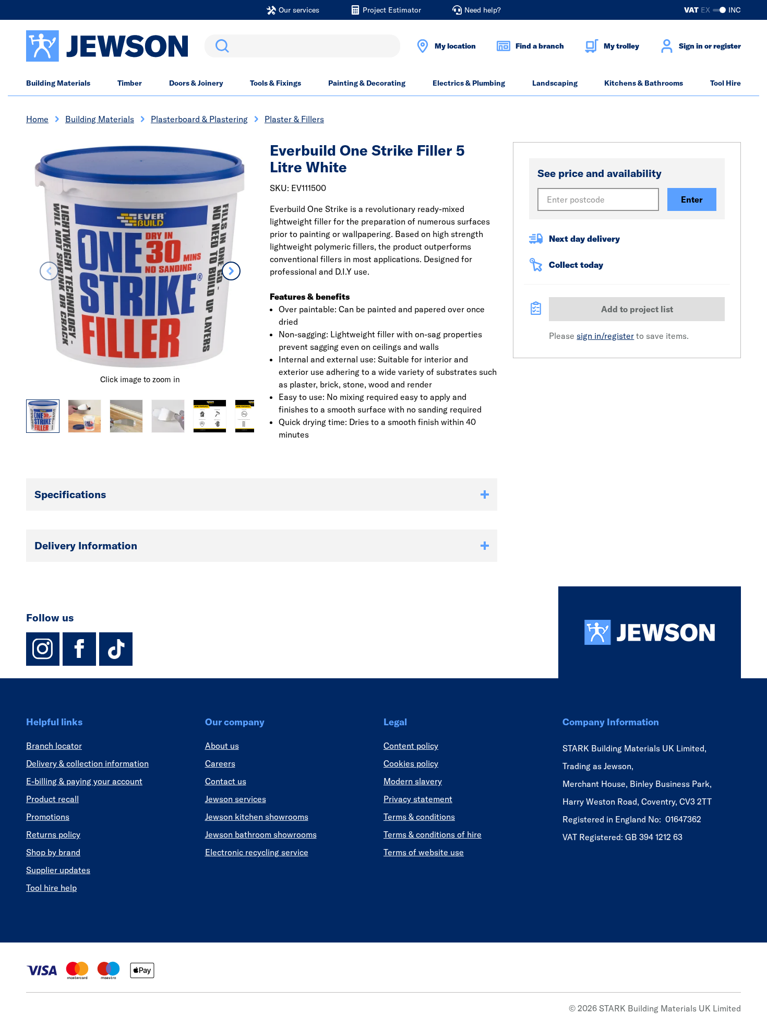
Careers (220, 763)
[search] (302, 45)
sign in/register (605, 336)
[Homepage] (649, 632)
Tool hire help (51, 887)
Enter (692, 199)
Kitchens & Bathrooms (643, 83)
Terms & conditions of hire (433, 834)
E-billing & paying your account (84, 781)
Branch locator (54, 745)
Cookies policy (411, 763)
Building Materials (58, 83)
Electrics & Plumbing (469, 83)
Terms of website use (424, 852)
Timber (129, 83)
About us (222, 745)
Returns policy (53, 834)
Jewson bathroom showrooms (261, 834)
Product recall (52, 799)
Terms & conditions (419, 816)
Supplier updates (58, 870)
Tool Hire (725, 83)
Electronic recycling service (256, 852)
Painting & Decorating (366, 83)
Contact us (225, 781)
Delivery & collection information (87, 763)
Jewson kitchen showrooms (256, 816)
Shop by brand (53, 852)
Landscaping (555, 83)
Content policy (411, 745)
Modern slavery (413, 781)
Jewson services (235, 799)
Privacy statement (418, 799)
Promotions (47, 816)
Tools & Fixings (275, 83)
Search (220, 45)
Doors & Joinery (196, 83)
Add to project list (637, 309)
